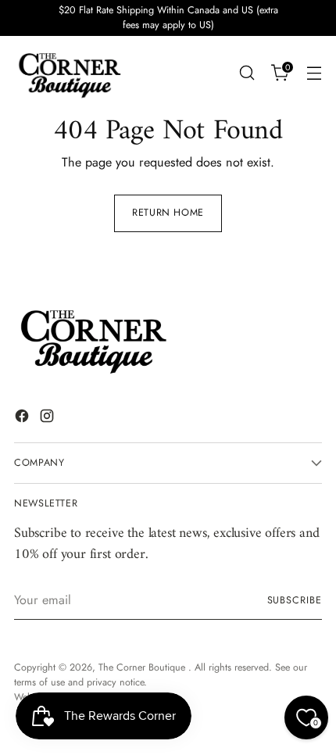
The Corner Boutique (143, 667)
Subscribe (295, 600)
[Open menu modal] (314, 73)
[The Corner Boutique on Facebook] (23, 418)
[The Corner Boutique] (68, 73)
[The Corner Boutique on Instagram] (48, 418)
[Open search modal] (247, 73)
